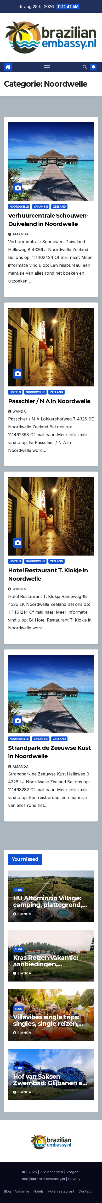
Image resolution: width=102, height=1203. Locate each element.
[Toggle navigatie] (47, 67)
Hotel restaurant (61, 1191)
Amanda (21, 234)
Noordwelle (19, 206)
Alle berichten (51, 1172)
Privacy (74, 1179)
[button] (85, 67)
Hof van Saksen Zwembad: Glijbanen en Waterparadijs (50, 1083)
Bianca (24, 914)
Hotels (15, 392)
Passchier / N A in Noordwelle (49, 401)
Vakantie (41, 206)
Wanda (19, 411)
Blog (18, 889)
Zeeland (59, 206)
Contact (85, 1191)
